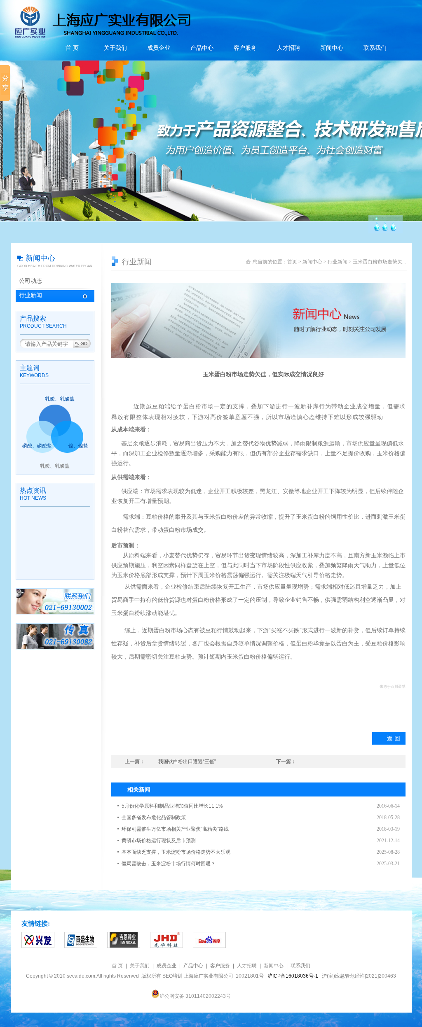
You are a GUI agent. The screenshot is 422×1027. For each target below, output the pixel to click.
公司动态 (30, 281)
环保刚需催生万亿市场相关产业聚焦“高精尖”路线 (175, 829)
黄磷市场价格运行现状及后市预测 (159, 840)
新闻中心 (331, 48)
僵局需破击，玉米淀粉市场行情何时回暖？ (169, 863)
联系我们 (375, 48)
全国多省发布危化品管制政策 (154, 817)
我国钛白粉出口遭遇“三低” (187, 761)
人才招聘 (288, 48)
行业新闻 (30, 295)
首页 (292, 262)
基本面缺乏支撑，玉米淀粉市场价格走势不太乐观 (176, 852)
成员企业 (158, 48)
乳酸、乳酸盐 (60, 399)
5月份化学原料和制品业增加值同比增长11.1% (172, 806)
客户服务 (245, 48)
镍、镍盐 (78, 446)
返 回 (393, 738)
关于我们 (115, 48)
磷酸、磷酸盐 (37, 446)
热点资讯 (33, 490)
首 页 (72, 48)
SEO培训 (172, 976)
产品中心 (201, 48)
